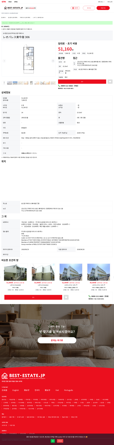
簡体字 (26, 390)
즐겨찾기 (4, 417)
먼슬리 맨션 (65, 417)
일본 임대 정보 (30, 417)
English (15, 390)
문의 (82, 81)
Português (68, 390)
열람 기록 (11, 417)
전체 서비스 (100, 1)
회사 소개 (110, 2)
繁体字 (47, 390)
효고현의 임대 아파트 (12, 17)
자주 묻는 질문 (41, 417)
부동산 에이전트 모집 (53, 417)
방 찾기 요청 (20, 417)
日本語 (4, 390)
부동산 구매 (74, 417)
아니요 (60, 441)
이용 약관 (12, 425)
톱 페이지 (3, 17)
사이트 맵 (4, 425)
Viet (57, 390)
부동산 (10, 2)
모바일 (15, 2)
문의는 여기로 (57, 340)
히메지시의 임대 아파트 (25, 17)
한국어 (37, 390)
